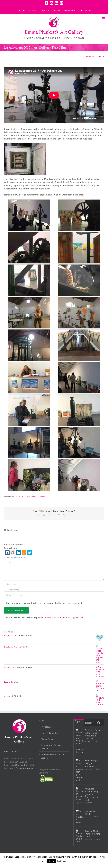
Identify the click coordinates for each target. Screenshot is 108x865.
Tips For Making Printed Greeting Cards (92, 833)
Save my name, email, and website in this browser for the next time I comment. (44, 602)
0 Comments (42, 496)
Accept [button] (51, 861)
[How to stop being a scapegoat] (79, 770)
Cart (42, 720)
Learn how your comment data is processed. (62, 617)
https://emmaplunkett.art (21, 768)
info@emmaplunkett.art (22, 765)
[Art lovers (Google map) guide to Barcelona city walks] (79, 794)
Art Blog (25, 496)
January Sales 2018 (91, 812)
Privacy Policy (46, 739)
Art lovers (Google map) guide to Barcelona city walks (91, 794)
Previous (90, 56)
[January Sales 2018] (79, 817)
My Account (45, 726)
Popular (78, 721)
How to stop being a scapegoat (91, 763)
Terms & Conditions (49, 733)
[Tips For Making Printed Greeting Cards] (79, 836)
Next (99, 56)
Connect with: (10, 547)
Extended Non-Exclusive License (52, 756)
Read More (61, 861)
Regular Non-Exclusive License (51, 747)
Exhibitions (32, 496)
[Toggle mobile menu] (103, 18)
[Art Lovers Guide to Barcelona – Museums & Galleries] (79, 741)
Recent (88, 722)
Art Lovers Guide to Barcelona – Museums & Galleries (92, 734)
